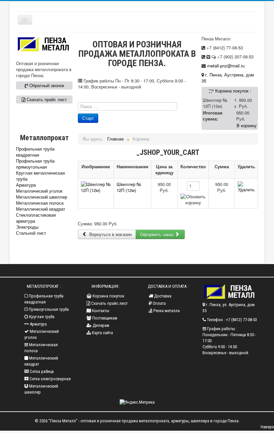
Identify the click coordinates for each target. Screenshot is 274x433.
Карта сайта (102, 332)
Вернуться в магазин (110, 234)
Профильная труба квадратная (35, 152)
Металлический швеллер (41, 197)
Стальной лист (31, 233)
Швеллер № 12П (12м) (129, 187)
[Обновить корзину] (193, 200)
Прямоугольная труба (48, 309)
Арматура (26, 185)
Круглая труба (41, 316)
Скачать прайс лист (46, 99)
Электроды (27, 227)
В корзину (247, 125)
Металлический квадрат (40, 209)
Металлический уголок (39, 191)
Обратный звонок (46, 85)
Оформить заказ (157, 234)
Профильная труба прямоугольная (35, 164)
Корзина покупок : (232, 90)
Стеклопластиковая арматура (36, 218)
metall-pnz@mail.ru (226, 65)
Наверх (267, 426)
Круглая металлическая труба (40, 176)
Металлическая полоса (39, 203)
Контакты (100, 310)
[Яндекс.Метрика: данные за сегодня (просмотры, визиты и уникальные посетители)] (137, 402)
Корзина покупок (108, 295)
